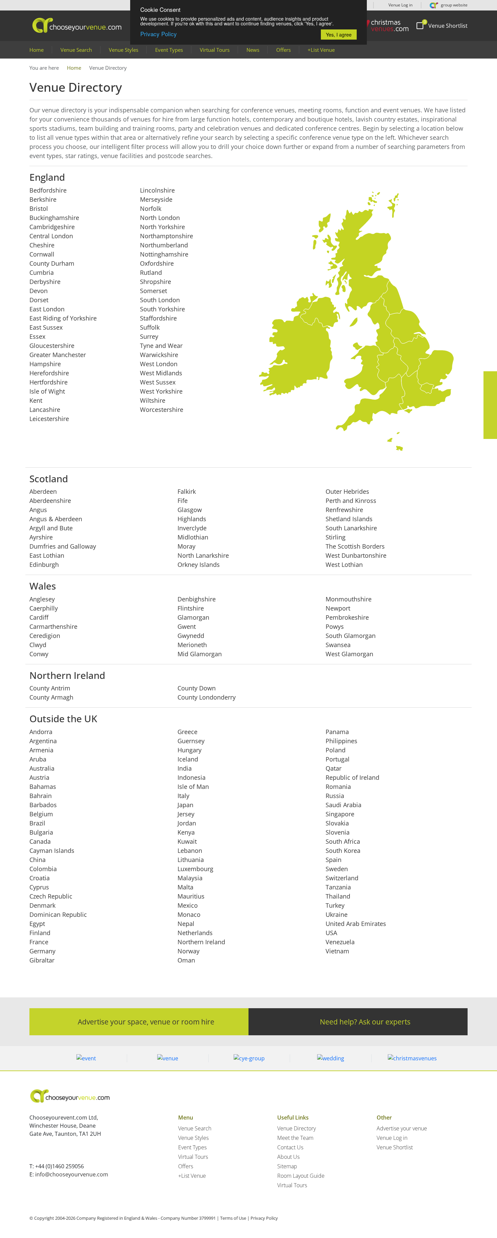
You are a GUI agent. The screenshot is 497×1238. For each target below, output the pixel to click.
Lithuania (191, 860)
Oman (186, 960)
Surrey (149, 336)
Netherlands (195, 933)
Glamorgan (193, 617)
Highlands (192, 519)
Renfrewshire (344, 510)
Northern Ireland (201, 942)
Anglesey (42, 599)
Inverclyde (192, 528)
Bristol (38, 208)
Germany (42, 951)
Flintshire (191, 608)
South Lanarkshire (351, 528)
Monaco (189, 914)
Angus (38, 510)
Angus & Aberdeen (55, 519)
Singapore (340, 814)
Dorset (38, 300)
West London (159, 364)
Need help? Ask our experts (365, 1021)
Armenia (41, 750)
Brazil (37, 823)
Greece (187, 732)
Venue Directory (296, 1128)
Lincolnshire (157, 190)
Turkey (335, 905)
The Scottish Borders (355, 546)
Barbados (43, 805)
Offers (283, 49)
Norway (188, 951)
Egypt (37, 924)
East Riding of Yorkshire (63, 318)
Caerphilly (43, 608)
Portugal (338, 759)
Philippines (341, 741)
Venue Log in (399, 5)
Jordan (187, 823)
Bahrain (40, 796)
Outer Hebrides (347, 491)
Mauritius (191, 896)
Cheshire (41, 245)
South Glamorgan (351, 636)
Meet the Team (295, 1138)
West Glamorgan (349, 654)
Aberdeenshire (50, 500)
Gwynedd (191, 636)
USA (331, 933)
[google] (490, 418)
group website (454, 5)
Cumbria (41, 272)
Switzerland (342, 878)
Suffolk (150, 327)
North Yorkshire (162, 227)
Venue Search (76, 49)
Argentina (43, 741)
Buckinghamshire (54, 218)
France (38, 942)
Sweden (337, 869)
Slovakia (337, 823)
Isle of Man (193, 786)
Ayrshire (41, 537)
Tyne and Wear (161, 345)
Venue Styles (123, 49)
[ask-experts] (490, 432)
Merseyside (156, 199)
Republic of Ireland (352, 777)
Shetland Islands (349, 519)
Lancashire (44, 409)
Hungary (190, 750)
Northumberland (164, 245)
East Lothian (46, 555)
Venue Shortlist (395, 1147)
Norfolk (150, 208)
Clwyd (37, 645)
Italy (183, 796)
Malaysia (190, 878)
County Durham (51, 263)
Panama (337, 732)
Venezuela (340, 942)
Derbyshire (45, 282)
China (37, 860)
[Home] (380, 25)
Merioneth (192, 645)
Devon (38, 291)
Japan (185, 805)
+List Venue (321, 49)
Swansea (338, 645)
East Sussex (46, 327)
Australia (41, 768)
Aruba (37, 759)
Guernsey (191, 741)
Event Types (169, 49)
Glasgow (190, 510)
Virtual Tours (215, 49)
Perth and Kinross (351, 500)
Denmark (42, 905)
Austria (39, 777)
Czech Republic (50, 896)
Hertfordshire (48, 382)
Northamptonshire (166, 236)
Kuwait (187, 841)
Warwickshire (159, 355)
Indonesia (192, 777)
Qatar (333, 768)
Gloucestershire (51, 345)
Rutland (151, 272)
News (252, 49)
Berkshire (42, 199)
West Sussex (157, 382)
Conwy (38, 654)
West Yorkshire (161, 391)
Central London (51, 236)
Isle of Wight (47, 391)
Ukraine (337, 914)
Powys (335, 626)
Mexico (188, 905)
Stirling (336, 537)
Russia (335, 796)
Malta (185, 887)
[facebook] (490, 378)
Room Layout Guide (301, 1175)
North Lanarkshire (203, 555)
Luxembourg (195, 869)
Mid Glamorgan (200, 654)
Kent (35, 400)
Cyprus (39, 887)
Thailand (338, 896)
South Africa (343, 841)
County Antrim (49, 688)
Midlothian (193, 537)
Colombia (43, 869)
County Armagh (51, 697)
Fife (183, 500)
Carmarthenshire (53, 626)
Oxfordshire (157, 263)
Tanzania (338, 887)
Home (36, 49)
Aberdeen (43, 491)
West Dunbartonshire (356, 555)
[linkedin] (490, 405)
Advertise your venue (402, 1128)
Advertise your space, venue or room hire (146, 1021)
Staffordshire (158, 318)
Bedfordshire (48, 190)
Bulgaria (41, 832)
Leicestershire (49, 419)
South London (160, 300)
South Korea (343, 850)
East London (47, 309)
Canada (40, 841)
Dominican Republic (58, 914)
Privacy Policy (158, 33)
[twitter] (490, 391)
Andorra (40, 732)
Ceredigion (44, 636)
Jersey (186, 814)
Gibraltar (41, 960)
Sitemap (287, 1166)
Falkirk (187, 491)
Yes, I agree (339, 34)
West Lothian (344, 564)
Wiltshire (152, 400)
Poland (336, 750)
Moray (186, 546)
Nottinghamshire (164, 254)
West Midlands (161, 373)
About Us (288, 1156)
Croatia (39, 878)
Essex (37, 336)
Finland (39, 933)
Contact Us (290, 1147)
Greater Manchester (57, 355)
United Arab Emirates (356, 924)
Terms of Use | (235, 1218)
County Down (197, 688)
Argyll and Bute (51, 528)
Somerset (153, 291)
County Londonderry (207, 697)
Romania (338, 786)
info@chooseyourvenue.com (71, 1174)
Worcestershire (161, 409)
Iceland (188, 759)
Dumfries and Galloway (62, 546)
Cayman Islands (51, 850)
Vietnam (337, 951)
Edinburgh (44, 564)
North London (160, 218)
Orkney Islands (199, 564)
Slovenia (338, 832)
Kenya (186, 832)
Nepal (186, 924)
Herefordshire (49, 373)
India (185, 768)
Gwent (187, 626)
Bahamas (42, 786)
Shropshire (155, 282)
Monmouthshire (349, 599)
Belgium (41, 814)
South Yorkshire (162, 309)
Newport (338, 608)
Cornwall (41, 254)
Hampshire (45, 364)
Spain (333, 860)
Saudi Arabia (343, 805)
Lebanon (190, 850)
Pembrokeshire (347, 617)
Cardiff (38, 617)
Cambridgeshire (52, 227)
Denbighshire (197, 599)
